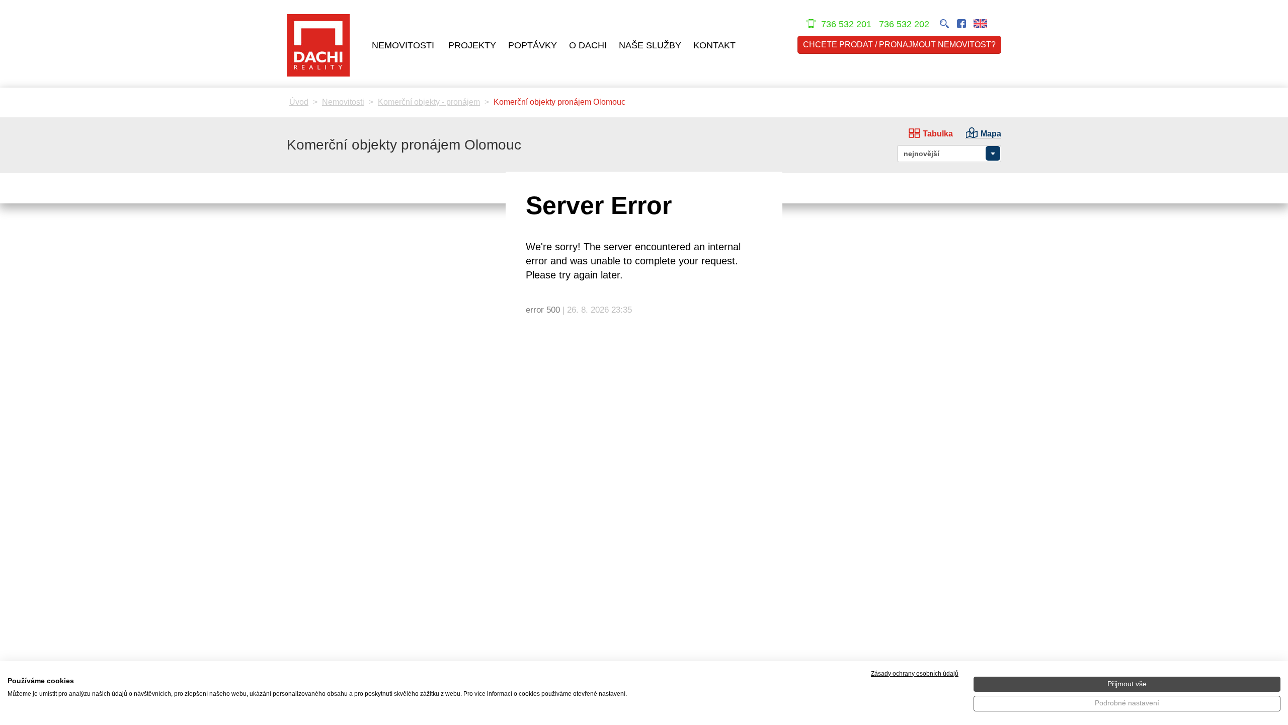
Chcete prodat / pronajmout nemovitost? (899, 44)
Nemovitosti (403, 45)
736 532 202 (905, 24)
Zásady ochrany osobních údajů (914, 673)
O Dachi (588, 45)
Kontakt (714, 45)
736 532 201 (846, 24)
